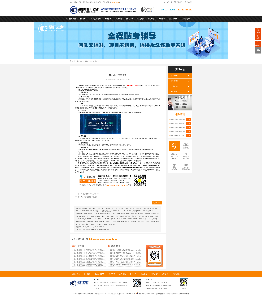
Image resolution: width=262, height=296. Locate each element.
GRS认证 (135, 219)
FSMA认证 (103, 213)
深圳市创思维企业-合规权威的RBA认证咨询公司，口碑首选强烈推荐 (95, 259)
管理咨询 (111, 274)
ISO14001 (141, 221)
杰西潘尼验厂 (150, 211)
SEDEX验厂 (134, 221)
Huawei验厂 (93, 219)
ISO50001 (139, 208)
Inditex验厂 (123, 211)
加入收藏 (169, 2)
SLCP (79, 219)
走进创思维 (176, 274)
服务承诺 (154, 274)
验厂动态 (174, 92)
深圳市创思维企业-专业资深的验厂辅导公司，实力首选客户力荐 (94, 256)
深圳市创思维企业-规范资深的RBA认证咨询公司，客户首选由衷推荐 (95, 265)
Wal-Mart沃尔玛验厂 (102, 224)
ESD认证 (139, 211)
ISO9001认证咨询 (105, 221)
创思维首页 (76, 274)
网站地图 (189, 2)
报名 (188, 119)
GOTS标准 (116, 211)
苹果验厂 (113, 219)
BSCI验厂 (148, 221)
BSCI (124, 219)
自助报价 (143, 274)
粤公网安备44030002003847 (147, 294)
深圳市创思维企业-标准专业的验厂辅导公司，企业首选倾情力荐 (94, 262)
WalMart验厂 (90, 221)
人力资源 (122, 274)
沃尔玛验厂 (82, 221)
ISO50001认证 (147, 208)
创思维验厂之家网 (130, 216)
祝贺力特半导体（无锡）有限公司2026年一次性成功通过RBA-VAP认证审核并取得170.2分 (138, 262)
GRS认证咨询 (88, 213)
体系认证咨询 (99, 274)
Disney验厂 (112, 224)
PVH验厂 (140, 213)
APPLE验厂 (107, 219)
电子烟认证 (96, 211)
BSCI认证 (120, 219)
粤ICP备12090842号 (129, 294)
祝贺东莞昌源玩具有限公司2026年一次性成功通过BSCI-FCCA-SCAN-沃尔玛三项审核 (136, 253)
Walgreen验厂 (91, 216)
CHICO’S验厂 (126, 213)
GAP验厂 (113, 213)
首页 (81, 61)
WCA (117, 216)
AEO (152, 216)
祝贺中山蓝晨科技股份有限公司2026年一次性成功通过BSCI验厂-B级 (131, 259)
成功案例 (115, 246)
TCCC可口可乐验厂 (83, 224)
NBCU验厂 (89, 211)
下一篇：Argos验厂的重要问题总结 (86, 197)
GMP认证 (122, 216)
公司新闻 (174, 76)
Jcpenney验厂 (80, 213)
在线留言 (179, 2)
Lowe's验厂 (147, 213)
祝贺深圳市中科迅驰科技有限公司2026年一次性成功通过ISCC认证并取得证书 (134, 256)
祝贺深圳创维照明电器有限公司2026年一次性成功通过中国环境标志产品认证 (134, 250)
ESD (144, 211)
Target (104, 208)
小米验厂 (107, 216)
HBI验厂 (108, 208)
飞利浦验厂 (85, 208)
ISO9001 (113, 221)
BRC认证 (119, 213)
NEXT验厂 (133, 208)
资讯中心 (88, 61)
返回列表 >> (157, 203)
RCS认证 (78, 211)
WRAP (113, 216)
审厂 (103, 216)
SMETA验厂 (126, 221)
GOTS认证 (96, 213)
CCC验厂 (126, 208)
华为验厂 (100, 219)
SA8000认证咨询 (132, 211)
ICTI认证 (139, 216)
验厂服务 (87, 274)
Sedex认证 (120, 221)
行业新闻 (79, 246)
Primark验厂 (82, 216)
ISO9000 (97, 221)
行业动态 (96, 61)
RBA (77, 221)
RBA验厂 (145, 219)
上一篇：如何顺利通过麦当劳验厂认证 (87, 194)
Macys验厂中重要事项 (97, 227)
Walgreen (114, 208)
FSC (88, 219)
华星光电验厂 (93, 208)
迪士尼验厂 (134, 213)
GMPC (84, 211)
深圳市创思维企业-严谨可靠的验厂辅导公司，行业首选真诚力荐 (94, 250)
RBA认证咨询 (153, 219)
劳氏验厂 (153, 213)
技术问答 (174, 86)
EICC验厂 (129, 219)
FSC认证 (84, 219)
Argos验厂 (98, 216)
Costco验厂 (155, 208)
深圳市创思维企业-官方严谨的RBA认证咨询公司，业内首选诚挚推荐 (95, 253)
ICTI (149, 216)
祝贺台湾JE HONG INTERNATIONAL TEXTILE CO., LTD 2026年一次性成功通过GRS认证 (138, 265)
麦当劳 (100, 208)
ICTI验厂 (145, 216)
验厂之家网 (86, 227)
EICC (140, 219)
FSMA (108, 213)
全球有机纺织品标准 (106, 211)
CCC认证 (120, 208)
